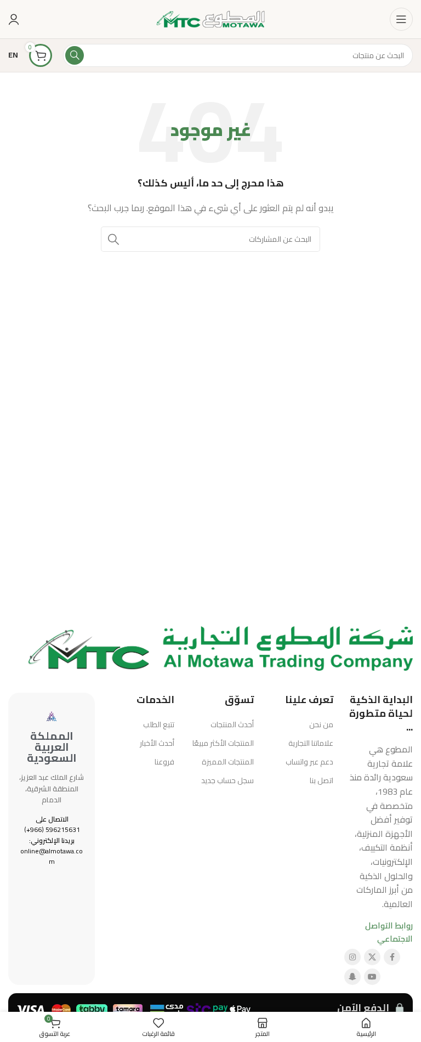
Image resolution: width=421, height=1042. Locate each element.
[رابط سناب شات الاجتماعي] (352, 977)
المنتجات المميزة (228, 762)
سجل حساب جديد (227, 780)
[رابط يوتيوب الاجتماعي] (372, 977)
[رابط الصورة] (221, 647)
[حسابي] (14, 19)
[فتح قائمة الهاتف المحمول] (401, 19)
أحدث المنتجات (232, 724)
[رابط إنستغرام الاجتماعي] (352, 957)
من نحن (321, 724)
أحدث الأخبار (157, 743)
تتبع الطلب (158, 724)
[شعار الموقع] (210, 18)
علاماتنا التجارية (310, 743)
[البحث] (74, 55)
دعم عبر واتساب (309, 762)
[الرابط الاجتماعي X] (372, 957)
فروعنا (164, 762)
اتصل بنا (321, 780)
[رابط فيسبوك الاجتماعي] (392, 957)
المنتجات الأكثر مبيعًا (223, 743)
